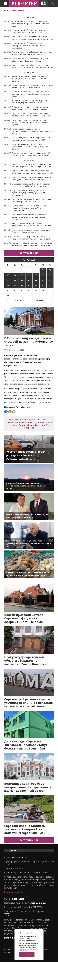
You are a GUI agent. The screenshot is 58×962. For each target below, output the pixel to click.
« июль (18, 300)
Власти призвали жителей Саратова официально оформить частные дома (24, 618)
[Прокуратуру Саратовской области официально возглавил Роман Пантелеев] (29, 640)
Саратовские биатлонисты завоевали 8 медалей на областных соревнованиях (25, 829)
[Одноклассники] (10, 411)
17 (8, 285)
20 (29, 285)
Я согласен (27, 954)
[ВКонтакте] (6, 411)
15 (43, 280)
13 (29, 280)
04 (15, 275)
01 (43, 270)
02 (50, 270)
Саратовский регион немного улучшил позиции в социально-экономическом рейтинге (29, 702)
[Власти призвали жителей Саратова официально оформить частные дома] (29, 598)
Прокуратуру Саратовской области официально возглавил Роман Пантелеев (26, 660)
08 (43, 275)
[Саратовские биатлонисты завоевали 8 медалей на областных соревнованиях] (29, 809)
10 (8, 280)
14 (36, 280)
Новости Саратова (14, 10)
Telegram (40, 425)
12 (22, 280)
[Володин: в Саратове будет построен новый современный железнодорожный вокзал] (29, 766)
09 (50, 275)
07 (36, 275)
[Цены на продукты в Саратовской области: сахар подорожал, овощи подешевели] (29, 564)
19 (22, 285)
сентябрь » (39, 300)
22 (43, 285)
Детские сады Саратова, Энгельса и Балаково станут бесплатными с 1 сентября (25, 745)
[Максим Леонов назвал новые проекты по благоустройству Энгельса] (29, 506)
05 (22, 275)
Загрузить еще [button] (29, 253)
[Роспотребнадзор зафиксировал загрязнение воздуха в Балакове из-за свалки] (29, 477)
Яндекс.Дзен (26, 425)
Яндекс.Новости (15, 422)
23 (50, 285)
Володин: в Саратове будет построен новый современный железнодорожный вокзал (28, 787)
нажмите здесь (24, 951)
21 (36, 285)
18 (15, 285)
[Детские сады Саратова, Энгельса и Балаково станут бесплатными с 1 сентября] (29, 724)
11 (15, 280)
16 (50, 280)
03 (8, 275)
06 (29, 275)
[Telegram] (13, 411)
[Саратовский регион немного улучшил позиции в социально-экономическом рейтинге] (29, 682)
